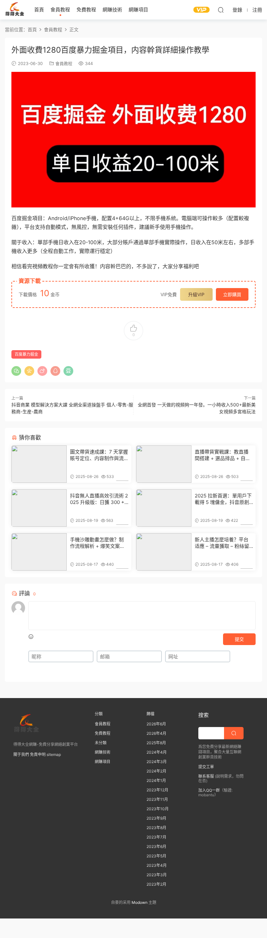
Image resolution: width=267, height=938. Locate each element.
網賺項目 (138, 10)
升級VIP (196, 294)
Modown (140, 902)
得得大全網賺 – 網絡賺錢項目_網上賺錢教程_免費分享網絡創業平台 (14, 10)
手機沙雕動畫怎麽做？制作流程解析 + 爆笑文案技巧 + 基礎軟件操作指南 (97, 542)
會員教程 (60, 10)
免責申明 (38, 754)
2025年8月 (156, 742)
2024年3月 (157, 761)
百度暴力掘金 (26, 354)
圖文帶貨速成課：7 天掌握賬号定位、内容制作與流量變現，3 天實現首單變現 (99, 455)
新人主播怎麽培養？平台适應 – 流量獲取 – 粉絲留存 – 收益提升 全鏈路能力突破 (222, 542)
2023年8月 (156, 827)
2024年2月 (156, 771)
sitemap (54, 754)
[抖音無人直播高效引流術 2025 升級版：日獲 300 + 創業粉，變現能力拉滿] (39, 508)
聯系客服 (206, 776)
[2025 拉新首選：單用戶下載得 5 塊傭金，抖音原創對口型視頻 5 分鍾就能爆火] (163, 508)
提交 (239, 639)
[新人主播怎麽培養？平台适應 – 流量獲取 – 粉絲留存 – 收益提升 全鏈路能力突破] (163, 552)
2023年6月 (156, 846)
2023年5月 (156, 855)
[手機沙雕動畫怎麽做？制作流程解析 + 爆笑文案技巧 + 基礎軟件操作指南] (39, 552)
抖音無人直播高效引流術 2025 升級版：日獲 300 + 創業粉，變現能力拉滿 (99, 499)
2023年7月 (156, 837)
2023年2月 (156, 884)
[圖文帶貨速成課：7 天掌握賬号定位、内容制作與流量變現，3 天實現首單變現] (39, 464)
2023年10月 (158, 808)
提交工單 (206, 766)
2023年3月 (157, 874)
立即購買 (232, 294)
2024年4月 (157, 752)
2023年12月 (157, 789)
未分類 (100, 742)
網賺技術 (112, 10)
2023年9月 (156, 818)
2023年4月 (157, 865)
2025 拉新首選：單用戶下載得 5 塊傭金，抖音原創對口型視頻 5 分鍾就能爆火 (223, 499)
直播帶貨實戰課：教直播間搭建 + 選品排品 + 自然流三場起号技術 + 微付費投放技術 (222, 455)
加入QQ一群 (209, 790)
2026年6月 (156, 723)
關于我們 (21, 754)
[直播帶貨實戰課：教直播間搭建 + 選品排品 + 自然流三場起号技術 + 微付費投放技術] (163, 464)
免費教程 (86, 10)
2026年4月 (156, 733)
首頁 (39, 10)
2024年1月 (156, 780)
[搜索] (221, 10)
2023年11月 (157, 799)
